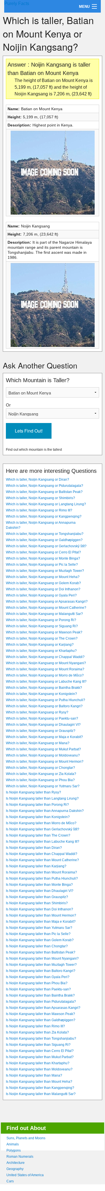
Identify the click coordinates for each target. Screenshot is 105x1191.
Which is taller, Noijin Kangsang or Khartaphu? (41, 651)
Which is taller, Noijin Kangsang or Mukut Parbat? (43, 749)
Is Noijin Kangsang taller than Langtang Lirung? (42, 798)
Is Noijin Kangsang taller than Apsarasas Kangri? (43, 1008)
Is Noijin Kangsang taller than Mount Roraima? (41, 872)
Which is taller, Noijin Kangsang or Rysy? (37, 712)
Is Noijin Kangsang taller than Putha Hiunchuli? (42, 878)
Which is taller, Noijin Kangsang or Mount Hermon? (44, 762)
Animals (12, 1144)
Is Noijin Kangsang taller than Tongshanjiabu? (41, 1038)
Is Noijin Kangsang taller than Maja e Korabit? (41, 922)
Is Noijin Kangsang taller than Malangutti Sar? (41, 1094)
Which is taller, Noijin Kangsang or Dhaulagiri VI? (43, 725)
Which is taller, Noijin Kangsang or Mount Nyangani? (46, 663)
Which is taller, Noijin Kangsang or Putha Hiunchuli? (45, 700)
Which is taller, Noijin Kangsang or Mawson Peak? (44, 632)
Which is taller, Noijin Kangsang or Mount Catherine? (46, 608)
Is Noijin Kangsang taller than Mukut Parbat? (40, 1057)
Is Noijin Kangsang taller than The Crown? (38, 835)
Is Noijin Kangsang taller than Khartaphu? (37, 1063)
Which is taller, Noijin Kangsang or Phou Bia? (40, 780)
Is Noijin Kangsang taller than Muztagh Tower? (41, 965)
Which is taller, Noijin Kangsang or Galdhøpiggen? (44, 540)
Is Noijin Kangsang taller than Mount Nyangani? (42, 958)
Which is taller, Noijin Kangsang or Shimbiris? (40, 498)
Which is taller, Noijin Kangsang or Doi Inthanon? (43, 589)
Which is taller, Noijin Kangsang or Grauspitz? (40, 731)
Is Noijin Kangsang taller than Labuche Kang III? (42, 842)
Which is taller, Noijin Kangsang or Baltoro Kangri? (44, 706)
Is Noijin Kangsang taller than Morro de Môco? (41, 823)
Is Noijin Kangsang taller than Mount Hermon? (41, 915)
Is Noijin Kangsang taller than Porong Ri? (37, 805)
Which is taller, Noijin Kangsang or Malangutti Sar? (44, 614)
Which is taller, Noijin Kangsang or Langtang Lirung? (46, 504)
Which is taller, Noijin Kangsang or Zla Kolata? (41, 774)
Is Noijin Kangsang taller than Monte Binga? (39, 885)
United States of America (25, 1175)
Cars (10, 1181)
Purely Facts (16, 3)
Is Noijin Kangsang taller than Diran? (34, 848)
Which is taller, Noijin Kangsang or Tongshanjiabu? (44, 534)
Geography (15, 1169)
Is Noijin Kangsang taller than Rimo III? (35, 1026)
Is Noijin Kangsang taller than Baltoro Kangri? (40, 971)
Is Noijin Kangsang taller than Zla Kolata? (37, 1032)
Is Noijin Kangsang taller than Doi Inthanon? (39, 909)
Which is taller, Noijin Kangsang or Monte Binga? (43, 558)
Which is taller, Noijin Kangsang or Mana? (37, 743)
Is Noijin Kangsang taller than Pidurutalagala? (41, 1002)
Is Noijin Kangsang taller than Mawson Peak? (40, 1014)
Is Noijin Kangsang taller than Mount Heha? (39, 1082)
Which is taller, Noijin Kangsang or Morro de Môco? (45, 675)
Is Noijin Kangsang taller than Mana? (34, 1075)
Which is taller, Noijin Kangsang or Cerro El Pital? (43, 552)
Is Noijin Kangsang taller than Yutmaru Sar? (39, 928)
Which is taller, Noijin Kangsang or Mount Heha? (43, 577)
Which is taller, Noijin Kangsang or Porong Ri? (41, 620)
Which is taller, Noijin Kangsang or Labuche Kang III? (46, 681)
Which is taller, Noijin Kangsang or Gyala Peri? (41, 595)
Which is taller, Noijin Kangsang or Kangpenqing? (43, 516)
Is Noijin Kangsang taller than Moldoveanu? (39, 1069)
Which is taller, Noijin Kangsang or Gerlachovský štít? (46, 546)
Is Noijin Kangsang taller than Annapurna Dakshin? (45, 811)
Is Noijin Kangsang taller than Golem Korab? (40, 940)
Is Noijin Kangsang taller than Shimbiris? (37, 903)
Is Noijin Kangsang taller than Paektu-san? (38, 989)
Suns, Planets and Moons (25, 1138)
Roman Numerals (19, 1157)
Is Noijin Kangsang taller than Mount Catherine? (42, 860)
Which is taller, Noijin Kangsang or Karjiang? (40, 645)
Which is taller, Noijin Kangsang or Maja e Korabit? (44, 737)
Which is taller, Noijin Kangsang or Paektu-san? (42, 718)
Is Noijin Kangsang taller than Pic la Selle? (38, 934)
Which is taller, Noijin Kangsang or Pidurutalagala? (44, 486)
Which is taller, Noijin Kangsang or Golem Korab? (43, 583)
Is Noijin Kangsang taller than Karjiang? (36, 866)
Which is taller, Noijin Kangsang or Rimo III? (39, 510)
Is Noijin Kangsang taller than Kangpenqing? (40, 1088)
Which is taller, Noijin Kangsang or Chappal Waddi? (45, 657)
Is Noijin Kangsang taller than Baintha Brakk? (40, 995)
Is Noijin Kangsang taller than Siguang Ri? (38, 1045)
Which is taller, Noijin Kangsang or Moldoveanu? (43, 755)
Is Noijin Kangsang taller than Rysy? (33, 792)
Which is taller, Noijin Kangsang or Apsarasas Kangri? (47, 601)
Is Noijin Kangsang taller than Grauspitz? (37, 897)
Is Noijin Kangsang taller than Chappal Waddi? (41, 854)
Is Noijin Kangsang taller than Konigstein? (38, 817)
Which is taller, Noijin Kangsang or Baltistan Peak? (44, 492)
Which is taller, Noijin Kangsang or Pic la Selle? (42, 565)
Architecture (15, 1163)
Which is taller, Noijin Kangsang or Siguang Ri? (42, 626)
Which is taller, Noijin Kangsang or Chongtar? (40, 768)
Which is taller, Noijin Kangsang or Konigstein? (41, 694)
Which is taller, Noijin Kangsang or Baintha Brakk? (44, 688)
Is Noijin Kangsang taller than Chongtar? (37, 946)
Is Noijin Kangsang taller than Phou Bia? (36, 983)
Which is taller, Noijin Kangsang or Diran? (37, 479)
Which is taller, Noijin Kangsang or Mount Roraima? (45, 669)
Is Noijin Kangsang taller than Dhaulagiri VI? (39, 891)
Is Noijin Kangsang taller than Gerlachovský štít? (42, 829)
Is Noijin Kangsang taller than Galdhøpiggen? (40, 1020)
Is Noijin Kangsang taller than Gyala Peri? (37, 977)
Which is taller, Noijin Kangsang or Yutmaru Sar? (43, 786)
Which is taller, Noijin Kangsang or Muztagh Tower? (45, 571)
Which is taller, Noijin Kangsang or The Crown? (42, 638)
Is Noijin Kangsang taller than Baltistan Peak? (40, 952)
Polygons (13, 1150)
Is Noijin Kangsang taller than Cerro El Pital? (40, 1051)
